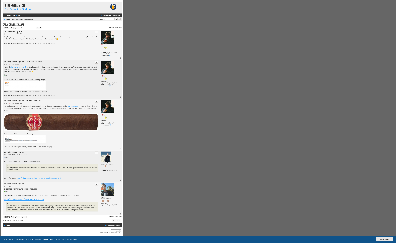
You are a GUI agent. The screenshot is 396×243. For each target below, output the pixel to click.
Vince (102, 45)
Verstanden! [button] (384, 239)
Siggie (103, 197)
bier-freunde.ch (116, 229)
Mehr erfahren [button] (75, 239)
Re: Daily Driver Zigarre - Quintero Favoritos (23, 101)
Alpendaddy (104, 162)
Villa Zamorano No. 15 (18, 67)
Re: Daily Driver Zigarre (14, 152)
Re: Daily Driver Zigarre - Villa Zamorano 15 (23, 62)
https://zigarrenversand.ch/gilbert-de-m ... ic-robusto (24, 199)
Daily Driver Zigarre (13, 24)
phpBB (119, 231)
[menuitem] (18, 15)
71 (106, 51)
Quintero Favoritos (74, 106)
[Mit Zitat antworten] (96, 32)
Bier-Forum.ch (15, 6)
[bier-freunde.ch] (113, 7)
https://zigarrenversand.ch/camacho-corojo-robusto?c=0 (39, 178)
